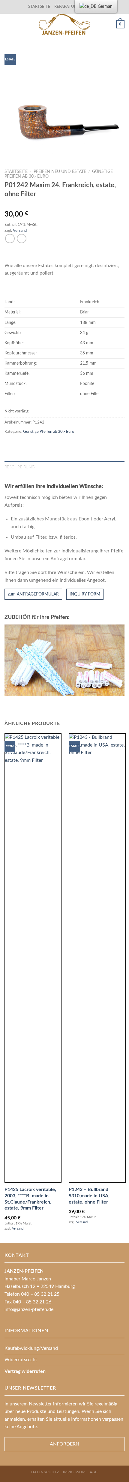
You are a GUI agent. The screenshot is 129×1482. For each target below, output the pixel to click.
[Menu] (8, 24)
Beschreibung (19, 467)
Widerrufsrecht (20, 1359)
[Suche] (109, 24)
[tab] (64, 467)
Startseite (16, 172)
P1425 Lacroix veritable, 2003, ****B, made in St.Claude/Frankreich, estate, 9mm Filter (30, 1198)
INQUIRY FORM (85, 594)
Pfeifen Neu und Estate (60, 172)
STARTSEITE (39, 6)
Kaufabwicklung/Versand (31, 1348)
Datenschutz (45, 1472)
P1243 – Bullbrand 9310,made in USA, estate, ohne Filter (89, 1195)
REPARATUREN (68, 6)
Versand (20, 230)
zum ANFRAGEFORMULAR (33, 594)
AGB (94, 1472)
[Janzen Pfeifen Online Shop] (64, 24)
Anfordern (64, 1444)
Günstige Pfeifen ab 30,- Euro (48, 431)
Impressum (74, 1472)
